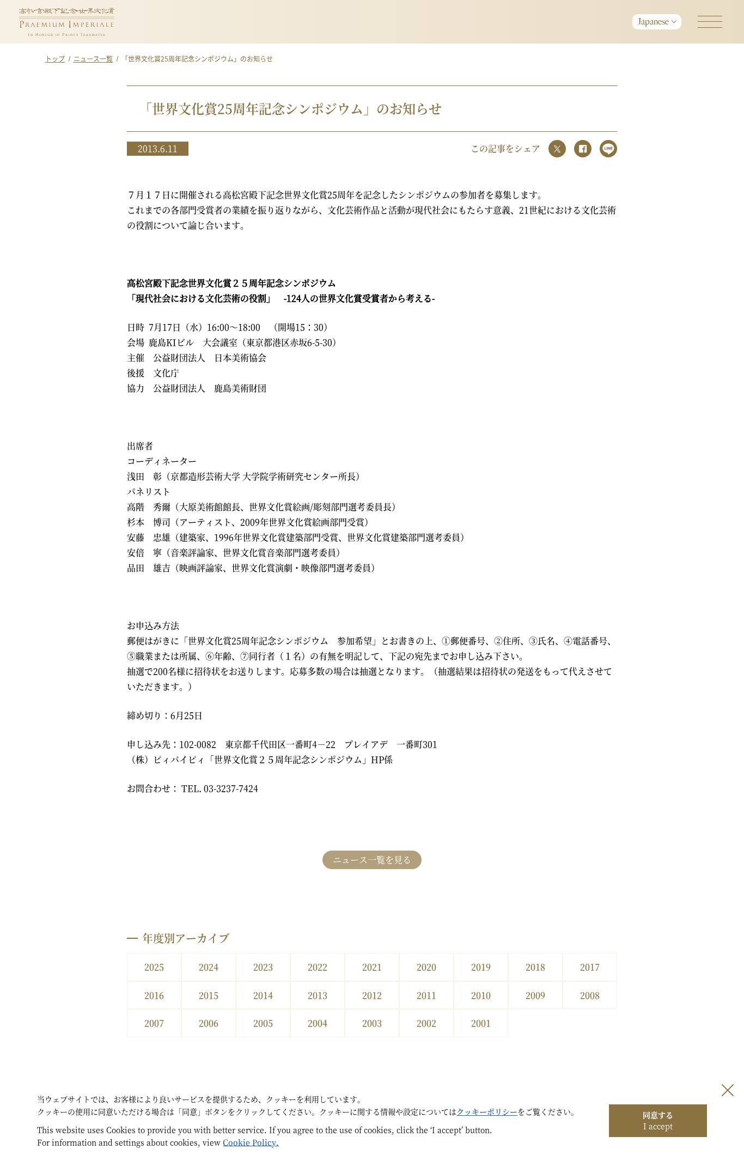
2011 (426, 995)
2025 (154, 967)
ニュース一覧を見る (372, 859)
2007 (154, 1023)
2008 (590, 995)
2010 (481, 995)
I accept (658, 1120)
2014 (263, 995)
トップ (55, 58)
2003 (372, 1023)
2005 (263, 1023)
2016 (154, 995)
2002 (426, 1023)
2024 (208, 967)
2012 (372, 995)
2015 (208, 995)
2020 (426, 967)
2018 (535, 967)
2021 (372, 967)
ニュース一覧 (93, 58)
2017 (590, 967)
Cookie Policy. (251, 1142)
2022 (317, 967)
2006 (208, 1023)
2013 (317, 995)
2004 (317, 1023)
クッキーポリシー (486, 1111)
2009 (535, 995)
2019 (481, 967)
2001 (481, 1023)
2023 (263, 967)
